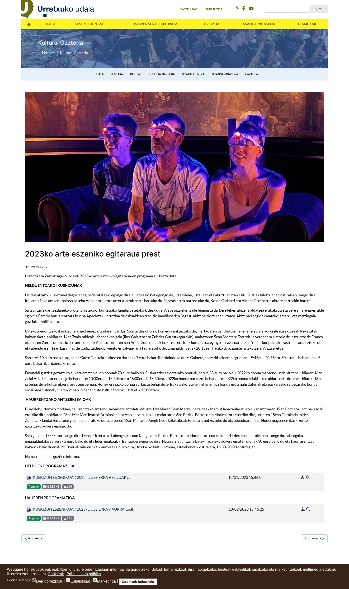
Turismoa (210, 24)
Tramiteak (306, 24)
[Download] (303, 477)
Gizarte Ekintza (89, 24)
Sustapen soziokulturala (154, 24)
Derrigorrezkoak (49, 581)
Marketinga (106, 581)
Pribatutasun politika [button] (83, 574)
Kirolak (136, 74)
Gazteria (251, 74)
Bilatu (319, 9)
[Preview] (308, 477)
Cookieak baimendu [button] (138, 582)
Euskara (117, 74)
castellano (188, 9)
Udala (50, 24)
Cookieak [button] (56, 574)
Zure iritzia (214, 9)
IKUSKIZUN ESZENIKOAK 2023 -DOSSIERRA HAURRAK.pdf (82, 509)
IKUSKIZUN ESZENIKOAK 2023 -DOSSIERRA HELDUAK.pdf (82, 477)
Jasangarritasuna (258, 24)
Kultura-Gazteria (162, 74)
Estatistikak (80, 581)
